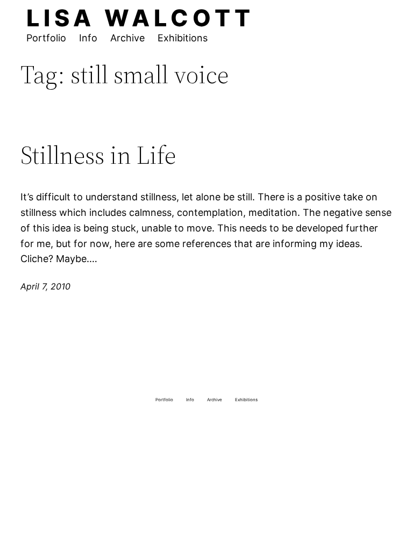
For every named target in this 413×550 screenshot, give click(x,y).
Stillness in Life (98, 155)
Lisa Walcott (140, 18)
